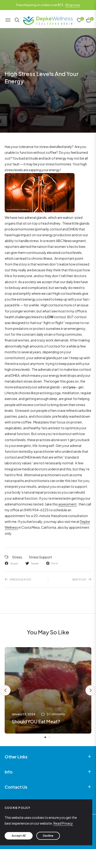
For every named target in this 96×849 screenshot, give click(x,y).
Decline (48, 835)
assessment (67, 504)
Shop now (72, 5)
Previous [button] (5, 690)
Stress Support (40, 557)
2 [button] (49, 737)
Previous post (20, 579)
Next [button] (91, 690)
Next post (79, 579)
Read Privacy (63, 823)
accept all (19, 835)
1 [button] (45, 737)
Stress (17, 557)
